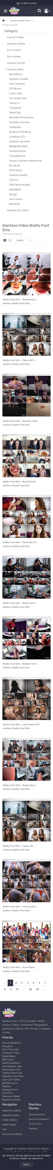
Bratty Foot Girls (18, 146)
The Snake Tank (17, 98)
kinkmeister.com (11, 1069)
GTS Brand (15, 88)
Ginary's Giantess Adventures (25, 160)
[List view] (10, 240)
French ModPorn (11, 1042)
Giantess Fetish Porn (20, 20)
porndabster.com (12, 1066)
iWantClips (15, 112)
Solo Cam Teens (11, 1079)
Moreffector (16, 74)
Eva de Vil (14, 165)
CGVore (13, 179)
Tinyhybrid (15, 107)
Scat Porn (7, 1092)
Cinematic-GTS (17, 136)
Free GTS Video (15, 37)
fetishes (6, 1086)
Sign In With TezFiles (26, 3)
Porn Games (14, 56)
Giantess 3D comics (18, 210)
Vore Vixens (15, 199)
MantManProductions (21, 117)
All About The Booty (20, 131)
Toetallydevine (17, 155)
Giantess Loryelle (18, 78)
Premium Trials (10, 1052)
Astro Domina (17, 83)
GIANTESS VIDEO (10, 1115)
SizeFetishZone (17, 151)
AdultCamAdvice (11, 1062)
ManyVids (14, 203)
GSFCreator (15, 170)
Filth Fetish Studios (19, 184)
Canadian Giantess (19, 122)
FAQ (4, 1129)
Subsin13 (14, 103)
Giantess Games (16, 43)
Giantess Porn (10, 1089)
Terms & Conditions (12, 1134)
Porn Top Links (10, 1049)
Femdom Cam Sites (13, 1076)
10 (17, 989)
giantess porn (10, 1083)
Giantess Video (15, 69)
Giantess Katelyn (18, 175)
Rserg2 (13, 194)
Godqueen (15, 127)
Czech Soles (15, 93)
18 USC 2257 (35, 1123)
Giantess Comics (11, 1099)
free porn (7, 1046)
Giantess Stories (16, 63)
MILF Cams (8, 1059)
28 (30, 989)
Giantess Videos (11, 1096)
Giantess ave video (19, 141)
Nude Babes (9, 1056)
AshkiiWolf (15, 189)
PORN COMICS (9, 1119)
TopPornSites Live (12, 1072)
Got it (26, 1164)
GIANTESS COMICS (11, 1110)
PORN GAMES (9, 1124)
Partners (33, 1128)
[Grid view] (4, 240)
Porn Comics (14, 50)
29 (37, 989)
